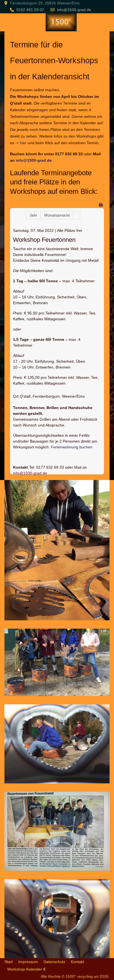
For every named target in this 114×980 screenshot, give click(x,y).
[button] (57, 550)
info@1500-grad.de (74, 9)
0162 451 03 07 (30, 9)
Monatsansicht (57, 215)
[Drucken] (101, 205)
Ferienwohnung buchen (71, 447)
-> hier (21, 143)
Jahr (33, 215)
